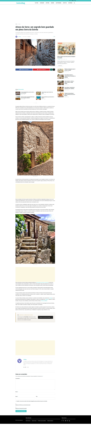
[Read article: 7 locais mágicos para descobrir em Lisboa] (38, 93)
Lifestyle (65, 2)
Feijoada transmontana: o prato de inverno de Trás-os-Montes (69, 94)
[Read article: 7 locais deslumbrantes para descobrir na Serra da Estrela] (17, 93)
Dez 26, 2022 (25, 36)
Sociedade (42, 2)
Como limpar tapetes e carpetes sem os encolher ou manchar (69, 76)
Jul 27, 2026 (44, 94)
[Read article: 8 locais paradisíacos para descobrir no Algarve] (38, 98)
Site (36, 396)
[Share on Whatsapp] (51, 70)
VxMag (20, 36)
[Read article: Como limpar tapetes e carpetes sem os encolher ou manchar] (60, 76)
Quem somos (34, 420)
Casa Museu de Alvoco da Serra (42, 282)
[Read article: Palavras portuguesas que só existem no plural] (60, 70)
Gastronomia (58, 2)
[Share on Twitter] (54, 70)
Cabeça (46, 299)
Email (16, 396)
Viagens (52, 2)
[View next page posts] (36, 103)
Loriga (50, 297)
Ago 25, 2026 (63, 59)
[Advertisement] (35, 191)
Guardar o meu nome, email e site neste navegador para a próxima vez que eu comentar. (32, 401)
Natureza (70, 2)
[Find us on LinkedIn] (75, 0)
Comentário (17, 378)
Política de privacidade (42, 420)
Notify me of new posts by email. (21, 408)
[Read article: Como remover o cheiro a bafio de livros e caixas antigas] (60, 83)
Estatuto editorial (50, 420)
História (47, 2)
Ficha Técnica (28, 420)
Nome (16, 391)
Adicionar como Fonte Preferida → (45, 317)
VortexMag (20, 3)
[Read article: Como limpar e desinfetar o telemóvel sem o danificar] (60, 89)
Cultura (36, 2)
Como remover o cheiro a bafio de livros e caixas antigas (69, 82)
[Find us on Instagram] (67, 420)
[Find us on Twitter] (63, 420)
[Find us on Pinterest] (72, 0)
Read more (60, 65)
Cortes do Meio (44, 300)
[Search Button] (74, 2)
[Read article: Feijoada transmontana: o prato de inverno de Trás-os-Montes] (60, 95)
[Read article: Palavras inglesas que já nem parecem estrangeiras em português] (66, 48)
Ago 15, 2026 (23, 94)
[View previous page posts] (34, 103)
